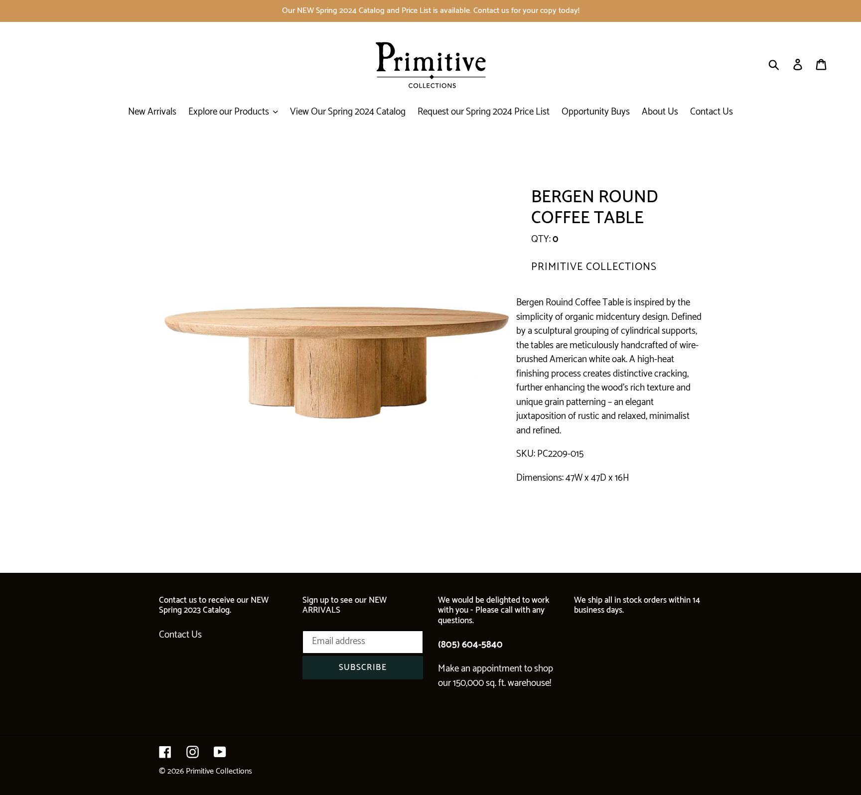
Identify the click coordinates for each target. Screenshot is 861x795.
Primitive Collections (219, 771)
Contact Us (180, 635)
